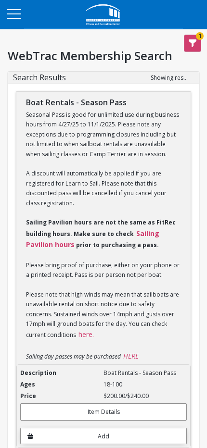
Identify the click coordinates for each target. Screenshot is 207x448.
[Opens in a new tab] (103, 26)
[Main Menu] (13, 13)
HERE (131, 356)
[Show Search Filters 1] (192, 43)
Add (103, 436)
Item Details (104, 412)
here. (86, 334)
